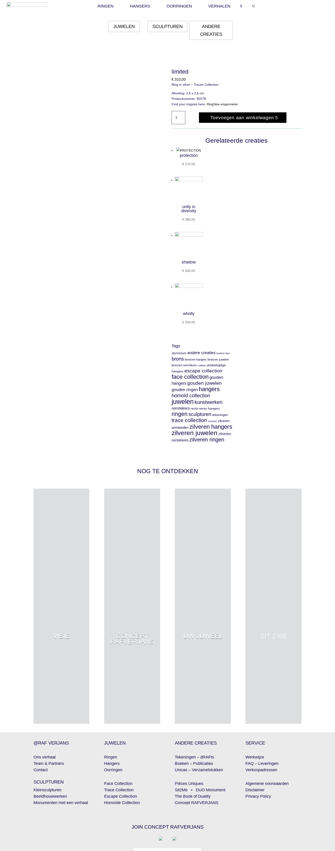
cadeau (202, 365)
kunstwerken (208, 402)
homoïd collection (191, 395)
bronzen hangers (196, 359)
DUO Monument (210, 790)
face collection (190, 377)
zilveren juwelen (194, 432)
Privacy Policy (258, 796)
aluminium (179, 353)
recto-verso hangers (205, 408)
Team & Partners (49, 763)
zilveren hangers (210, 426)
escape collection (203, 370)
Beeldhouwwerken (50, 796)
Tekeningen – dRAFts (194, 757)
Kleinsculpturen (48, 790)
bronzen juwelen (218, 359)
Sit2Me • (185, 790)
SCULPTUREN (167, 26)
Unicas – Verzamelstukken (199, 770)
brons (178, 359)
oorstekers (181, 408)
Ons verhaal (45, 757)
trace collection (189, 420)
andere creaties (201, 353)
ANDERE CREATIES (211, 30)
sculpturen (199, 414)
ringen (180, 414)
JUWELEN (124, 26)
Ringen (105, 6)
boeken (220, 353)
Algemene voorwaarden (267, 783)
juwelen (183, 401)
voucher (212, 421)
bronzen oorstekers (184, 365)
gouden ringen (185, 389)
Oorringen (179, 6)
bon (228, 353)
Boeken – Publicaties (194, 763)
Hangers (140, 6)
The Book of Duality (193, 796)
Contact (41, 770)
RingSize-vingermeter (222, 104)
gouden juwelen (204, 383)
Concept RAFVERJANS (196, 802)
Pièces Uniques (189, 783)
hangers (209, 389)
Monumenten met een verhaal (61, 802)
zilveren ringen (206, 439)
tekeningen (220, 415)
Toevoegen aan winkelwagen (242, 117)
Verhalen (219, 6)
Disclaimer (255, 790)
